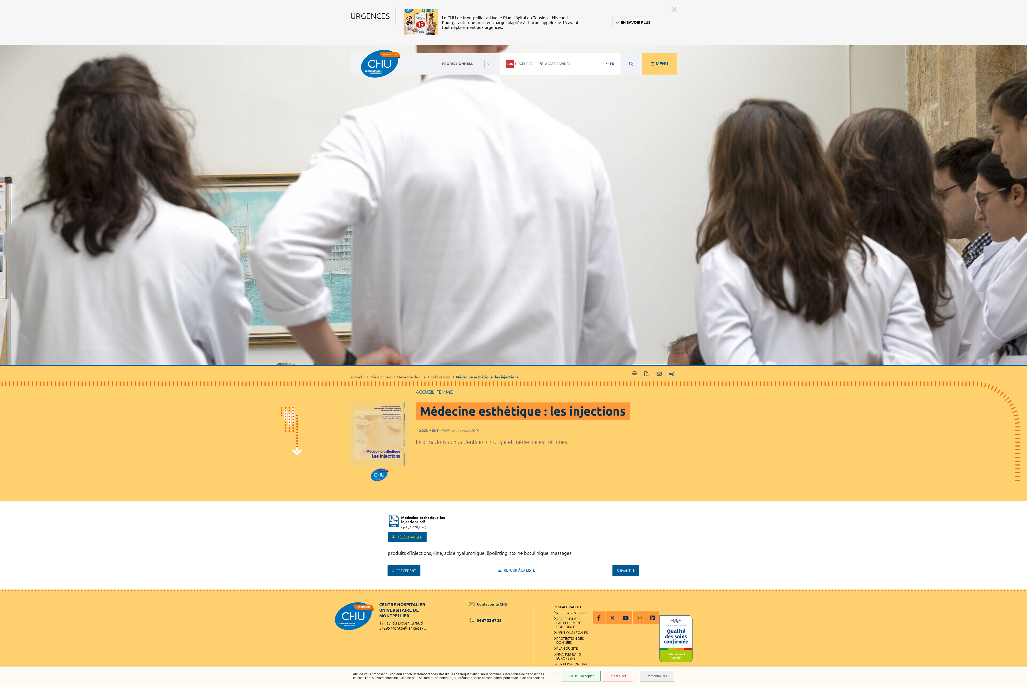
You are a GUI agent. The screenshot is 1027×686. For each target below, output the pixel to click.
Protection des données (570, 640)
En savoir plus (635, 22)
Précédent (405, 570)
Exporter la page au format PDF (647, 374)
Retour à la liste (519, 570)
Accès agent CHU (571, 613)
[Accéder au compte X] (612, 617)
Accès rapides (557, 63)
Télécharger (410, 537)
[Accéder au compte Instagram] (639, 617)
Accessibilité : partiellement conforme (569, 623)
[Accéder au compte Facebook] (599, 617)
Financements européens (568, 656)
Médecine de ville (411, 377)
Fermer (674, 9)
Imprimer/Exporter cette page (635, 374)
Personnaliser (657, 676)
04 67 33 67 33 (489, 620)
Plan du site (567, 648)
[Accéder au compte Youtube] (625, 617)
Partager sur (671, 374)
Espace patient (568, 607)
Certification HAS (571, 664)
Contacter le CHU (492, 604)
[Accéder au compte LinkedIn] (652, 617)
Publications (441, 377)
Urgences (523, 63)
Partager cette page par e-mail (659, 374)
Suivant (624, 570)
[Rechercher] (631, 64)
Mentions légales (572, 632)
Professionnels (379, 377)
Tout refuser (617, 676)
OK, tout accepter (581, 676)
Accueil (356, 377)
